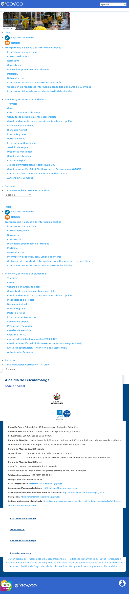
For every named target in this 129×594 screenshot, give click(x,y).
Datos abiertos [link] (15, 78)
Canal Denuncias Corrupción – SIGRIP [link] (27, 190)
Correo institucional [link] (18, 56)
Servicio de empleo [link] (18, 147)
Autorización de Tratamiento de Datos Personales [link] (37, 558)
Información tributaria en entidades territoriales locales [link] (39, 91)
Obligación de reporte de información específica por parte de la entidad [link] (49, 86)
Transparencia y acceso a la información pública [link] (33, 47)
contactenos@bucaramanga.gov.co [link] (45, 484)
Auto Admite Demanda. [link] (20, 177)
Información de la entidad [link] (22, 52)
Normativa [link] (13, 60)
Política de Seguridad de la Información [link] (44, 566)
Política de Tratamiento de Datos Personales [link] (93, 558)
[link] (12, 6)
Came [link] (10, 108)
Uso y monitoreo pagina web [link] (85, 566)
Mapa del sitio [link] (112, 566)
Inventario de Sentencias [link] (21, 143)
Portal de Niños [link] (16, 138)
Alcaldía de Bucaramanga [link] (23, 518)
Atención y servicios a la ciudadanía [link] (26, 99)
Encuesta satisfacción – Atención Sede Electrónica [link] (37, 173)
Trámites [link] (12, 103)
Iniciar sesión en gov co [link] (16, 19)
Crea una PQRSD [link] (17, 160)
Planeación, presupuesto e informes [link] (28, 69)
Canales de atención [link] (19, 156)
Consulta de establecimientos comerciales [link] (31, 116)
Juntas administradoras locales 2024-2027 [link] (32, 164)
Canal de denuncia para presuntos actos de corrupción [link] (39, 121)
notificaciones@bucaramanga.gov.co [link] (60, 488)
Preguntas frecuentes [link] (19, 151)
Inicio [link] (8, 32)
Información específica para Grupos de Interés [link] (34, 82)
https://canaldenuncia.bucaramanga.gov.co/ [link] (83, 492)
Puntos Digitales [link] (16, 134)
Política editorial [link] (57, 562)
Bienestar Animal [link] (17, 130)
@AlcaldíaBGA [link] (17, 529)
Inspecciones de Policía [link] (20, 125)
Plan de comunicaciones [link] (83, 562)
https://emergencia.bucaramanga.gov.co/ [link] (40, 497)
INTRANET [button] (8, 28)
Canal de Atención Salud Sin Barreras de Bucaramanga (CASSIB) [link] (44, 169)
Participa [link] (12, 73)
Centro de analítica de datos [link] (23, 112)
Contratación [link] (14, 65)
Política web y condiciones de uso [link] (26, 562)
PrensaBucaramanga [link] (20, 553)
